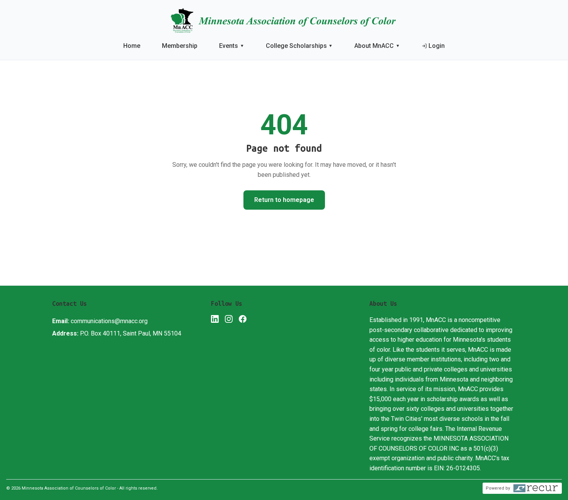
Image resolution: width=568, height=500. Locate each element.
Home (131, 45)
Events (231, 45)
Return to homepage (284, 199)
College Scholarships (299, 45)
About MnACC (377, 45)
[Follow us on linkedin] (215, 320)
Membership (179, 45)
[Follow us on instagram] (229, 320)
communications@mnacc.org (109, 321)
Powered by (498, 488)
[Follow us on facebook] (243, 320)
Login (437, 45)
